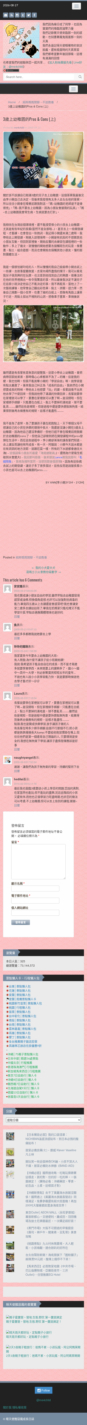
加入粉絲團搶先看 (60, 62)
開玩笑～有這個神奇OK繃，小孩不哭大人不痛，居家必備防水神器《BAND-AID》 (51, 1163)
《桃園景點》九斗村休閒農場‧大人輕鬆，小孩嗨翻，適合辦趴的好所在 (49, 1245)
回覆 (17, 616)
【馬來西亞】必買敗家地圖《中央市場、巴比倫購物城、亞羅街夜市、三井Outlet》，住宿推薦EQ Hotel (50, 1270)
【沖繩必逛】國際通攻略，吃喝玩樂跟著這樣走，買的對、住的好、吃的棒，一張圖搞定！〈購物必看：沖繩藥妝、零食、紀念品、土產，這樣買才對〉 (50, 1179)
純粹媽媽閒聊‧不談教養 (38, 102)
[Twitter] (28, 15)
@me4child (43, 1400)
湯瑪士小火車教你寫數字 (43, 572)
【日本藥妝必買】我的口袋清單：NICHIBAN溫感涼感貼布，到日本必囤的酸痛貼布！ (52, 1138)
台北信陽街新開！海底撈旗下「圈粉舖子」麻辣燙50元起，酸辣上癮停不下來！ (51, 1257)
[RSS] (11, 15)
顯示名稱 (18, 883)
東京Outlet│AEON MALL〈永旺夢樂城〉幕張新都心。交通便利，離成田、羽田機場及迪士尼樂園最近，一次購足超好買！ (51, 1216)
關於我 (7, 1407)
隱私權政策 (19, 1407)
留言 (15, 842)
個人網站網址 (19, 907)
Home (12, 102)
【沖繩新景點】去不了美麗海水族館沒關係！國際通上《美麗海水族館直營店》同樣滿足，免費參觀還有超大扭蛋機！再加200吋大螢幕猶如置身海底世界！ (50, 1198)
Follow (45, 1390)
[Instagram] (17, 15)
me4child (19, 127)
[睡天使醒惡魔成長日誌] (21, 40)
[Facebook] (34, 15)
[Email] (5, 15)
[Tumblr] (22, 15)
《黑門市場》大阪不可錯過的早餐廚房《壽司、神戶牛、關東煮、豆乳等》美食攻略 (50, 1232)
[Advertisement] (43, 521)
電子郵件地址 (20, 895)
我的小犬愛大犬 (43, 568)
